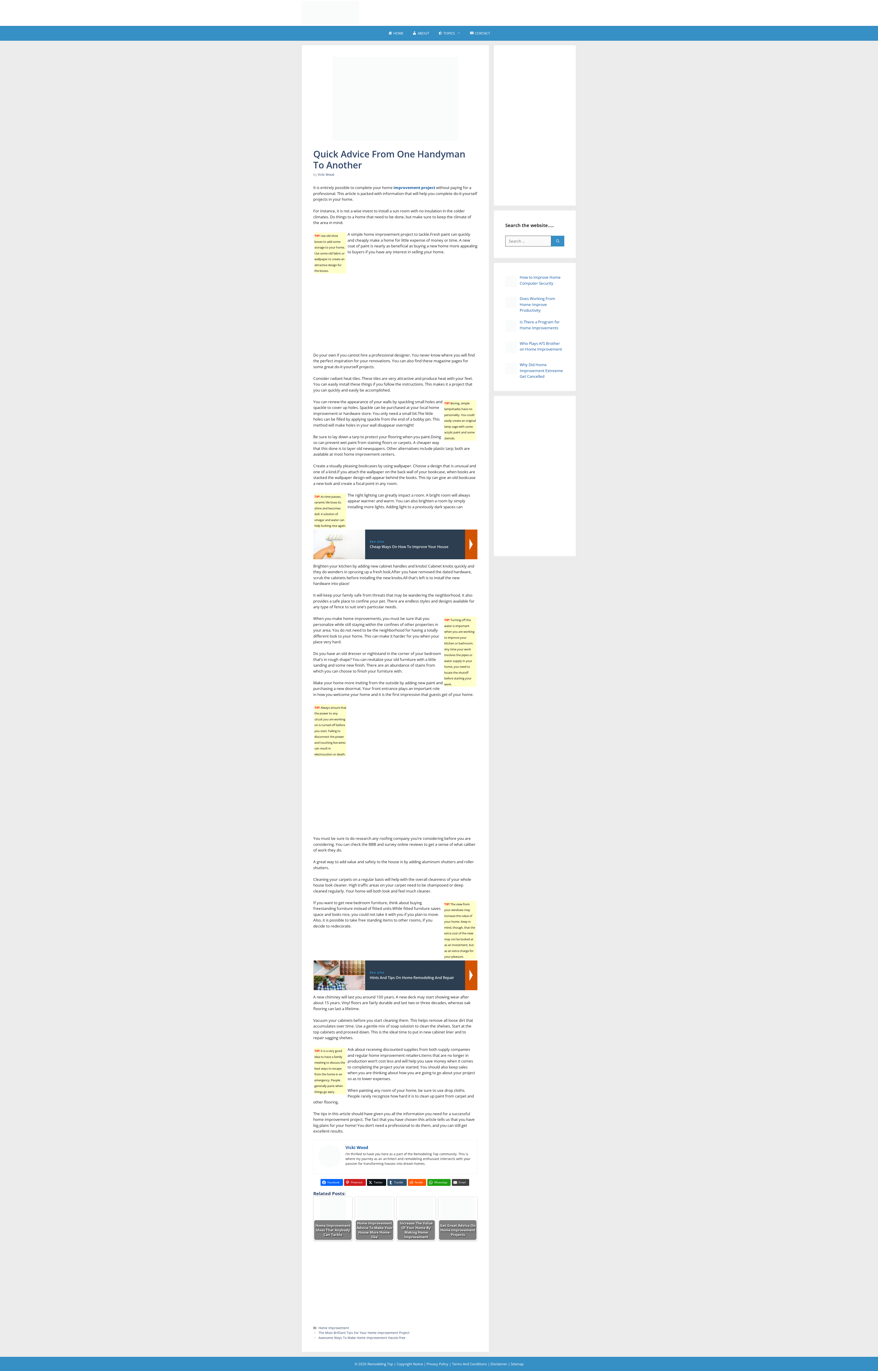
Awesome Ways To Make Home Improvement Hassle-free (362, 1338)
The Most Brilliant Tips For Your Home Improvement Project (364, 1332)
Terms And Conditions (469, 1364)
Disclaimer (498, 1364)
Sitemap (517, 1364)
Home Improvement (334, 1328)
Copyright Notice (410, 1364)
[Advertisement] (493, 12)
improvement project (414, 187)
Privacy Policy (437, 1364)
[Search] (557, 241)
